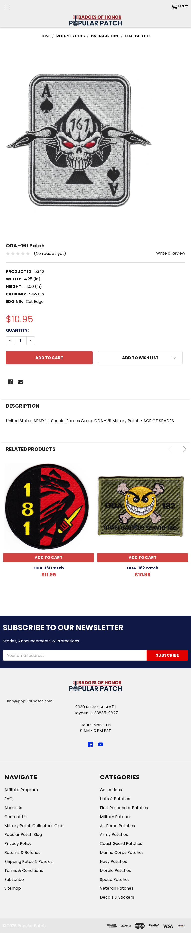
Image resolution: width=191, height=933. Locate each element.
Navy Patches (113, 861)
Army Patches (114, 834)
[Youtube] (100, 744)
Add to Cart (49, 557)
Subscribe (14, 879)
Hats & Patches (115, 799)
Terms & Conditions (23, 870)
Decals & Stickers (117, 897)
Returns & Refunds (22, 852)
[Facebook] (10, 381)
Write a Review (170, 253)
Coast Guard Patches (121, 843)
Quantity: (17, 330)
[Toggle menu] (7, 7)
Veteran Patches (116, 888)
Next (183, 449)
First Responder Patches (124, 808)
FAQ (8, 799)
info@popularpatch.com (29, 701)
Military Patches (115, 817)
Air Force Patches (117, 826)
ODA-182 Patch (142, 568)
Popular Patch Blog (23, 834)
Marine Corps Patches (121, 852)
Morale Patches (115, 870)
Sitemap (12, 888)
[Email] (20, 381)
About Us (13, 808)
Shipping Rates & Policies (28, 861)
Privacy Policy (17, 843)
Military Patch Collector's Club (33, 826)
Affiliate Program (21, 790)
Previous (171, 449)
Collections (111, 790)
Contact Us (15, 817)
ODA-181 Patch (48, 568)
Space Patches (115, 879)
